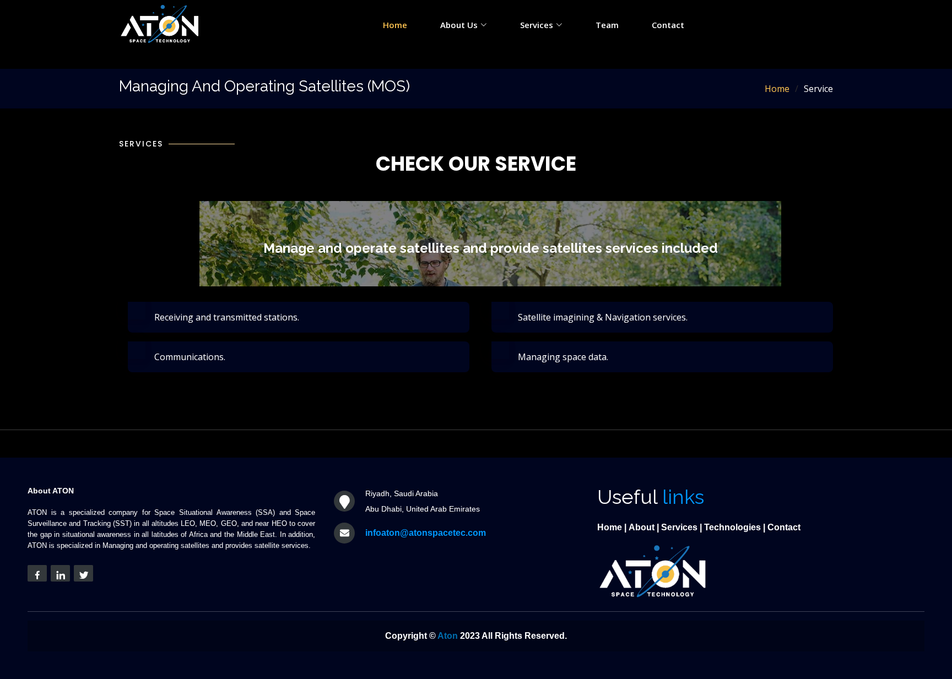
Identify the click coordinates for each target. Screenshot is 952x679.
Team (607, 24)
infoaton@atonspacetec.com (425, 532)
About (641, 527)
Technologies (732, 527)
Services (679, 527)
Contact (668, 24)
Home (395, 24)
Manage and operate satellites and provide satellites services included (490, 248)
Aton (447, 635)
